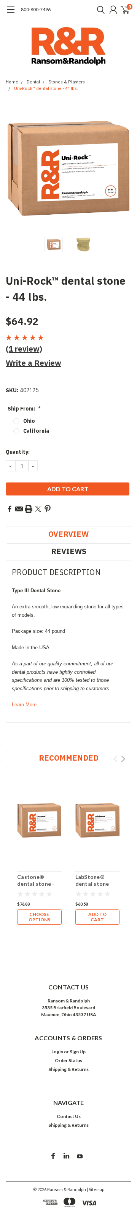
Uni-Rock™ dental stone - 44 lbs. (46, 88)
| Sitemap (95, 1189)
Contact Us (69, 1116)
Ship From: (24, 408)
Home (12, 82)
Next (123, 168)
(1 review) (24, 349)
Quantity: (18, 451)
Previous (13, 168)
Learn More (24, 704)
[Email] (19, 509)
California (36, 430)
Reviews (68, 551)
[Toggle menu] (10, 13)
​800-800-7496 (36, 9)
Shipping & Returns (68, 1069)
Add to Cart (97, 916)
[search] (99, 9)
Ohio (29, 420)
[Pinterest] (47, 509)
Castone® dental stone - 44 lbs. (36, 883)
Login (57, 1051)
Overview (68, 534)
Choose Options (39, 916)
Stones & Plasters (66, 82)
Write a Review (33, 363)
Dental (33, 82)
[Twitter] (38, 509)
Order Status (68, 1060)
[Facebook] (9, 509)
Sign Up (78, 1051)
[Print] (28, 509)
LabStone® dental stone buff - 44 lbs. (92, 883)
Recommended (69, 758)
